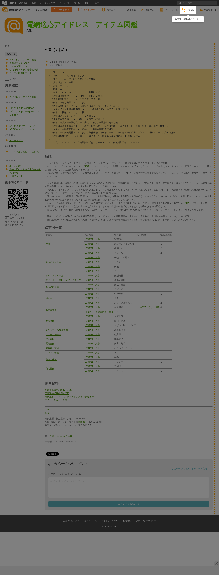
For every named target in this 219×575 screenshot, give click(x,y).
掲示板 (191, 10)
